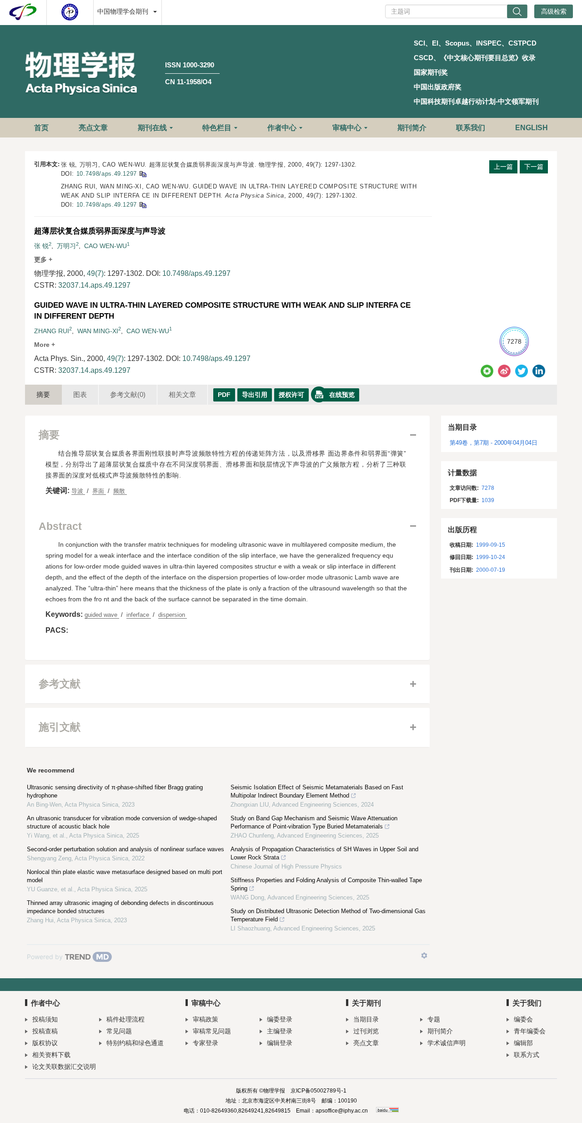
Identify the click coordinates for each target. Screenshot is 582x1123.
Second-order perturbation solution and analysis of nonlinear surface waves (125, 849)
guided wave (102, 614)
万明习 (66, 245)
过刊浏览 (366, 1031)
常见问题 (119, 1031)
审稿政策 (205, 1019)
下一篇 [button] (533, 166)
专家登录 (205, 1043)
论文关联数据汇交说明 (64, 1066)
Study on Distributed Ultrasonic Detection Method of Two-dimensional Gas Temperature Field (328, 915)
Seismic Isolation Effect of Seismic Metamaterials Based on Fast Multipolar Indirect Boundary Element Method (317, 791)
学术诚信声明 (446, 1043)
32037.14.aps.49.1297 (94, 285)
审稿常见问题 (212, 1031)
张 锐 (41, 245)
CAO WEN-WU (105, 245)
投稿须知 (45, 1019)
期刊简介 (411, 128)
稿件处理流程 (125, 1019)
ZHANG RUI (51, 331)
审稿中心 (346, 128)
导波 (78, 491)
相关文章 (182, 394)
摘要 (43, 394)
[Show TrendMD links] (424, 955)
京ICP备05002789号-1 (318, 1090)
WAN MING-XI (97, 331)
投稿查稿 (45, 1031)
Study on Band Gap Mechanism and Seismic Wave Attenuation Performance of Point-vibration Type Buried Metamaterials (314, 822)
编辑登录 (279, 1043)
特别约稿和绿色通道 (135, 1043)
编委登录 (279, 1019)
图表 (80, 394)
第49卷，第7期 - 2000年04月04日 (493, 442)
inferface (138, 614)
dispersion (172, 614)
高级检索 (554, 11)
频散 (120, 491)
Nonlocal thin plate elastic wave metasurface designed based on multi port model (124, 876)
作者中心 (281, 128)
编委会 (523, 1019)
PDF (224, 394)
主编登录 (279, 1031)
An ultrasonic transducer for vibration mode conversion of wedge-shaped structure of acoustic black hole (122, 822)
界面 (99, 491)
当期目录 (366, 1019)
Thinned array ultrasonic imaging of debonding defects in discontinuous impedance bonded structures (120, 907)
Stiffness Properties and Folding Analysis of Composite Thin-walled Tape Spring (326, 884)
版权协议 (45, 1043)
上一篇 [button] (503, 166)
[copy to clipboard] (142, 204)
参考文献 (128, 394)
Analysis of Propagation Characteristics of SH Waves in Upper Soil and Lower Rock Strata (324, 853)
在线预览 (342, 394)
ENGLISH (531, 128)
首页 (41, 128)
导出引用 (254, 394)
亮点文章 (93, 128)
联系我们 (470, 128)
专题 (433, 1019)
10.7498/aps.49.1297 (106, 173)
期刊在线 (152, 128)
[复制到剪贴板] (142, 173)
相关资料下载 (51, 1054)
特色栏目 (216, 128)
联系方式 (526, 1054)
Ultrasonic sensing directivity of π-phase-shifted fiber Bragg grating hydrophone (115, 791)
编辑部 (523, 1043)
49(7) (95, 273)
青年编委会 (530, 1031)
